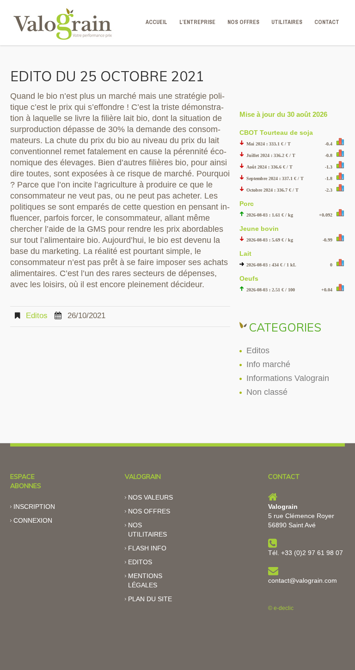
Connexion (32, 520)
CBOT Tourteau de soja (276, 132)
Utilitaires (286, 22)
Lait (245, 253)
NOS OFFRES (243, 22)
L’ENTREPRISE (197, 22)
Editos (37, 315)
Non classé (267, 392)
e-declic (284, 608)
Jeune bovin (259, 228)
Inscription (34, 506)
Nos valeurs (150, 497)
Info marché (268, 364)
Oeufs (248, 278)
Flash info (147, 548)
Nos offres (149, 511)
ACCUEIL (156, 22)
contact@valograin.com (302, 580)
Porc (246, 203)
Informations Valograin (287, 378)
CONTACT (326, 22)
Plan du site (150, 599)
